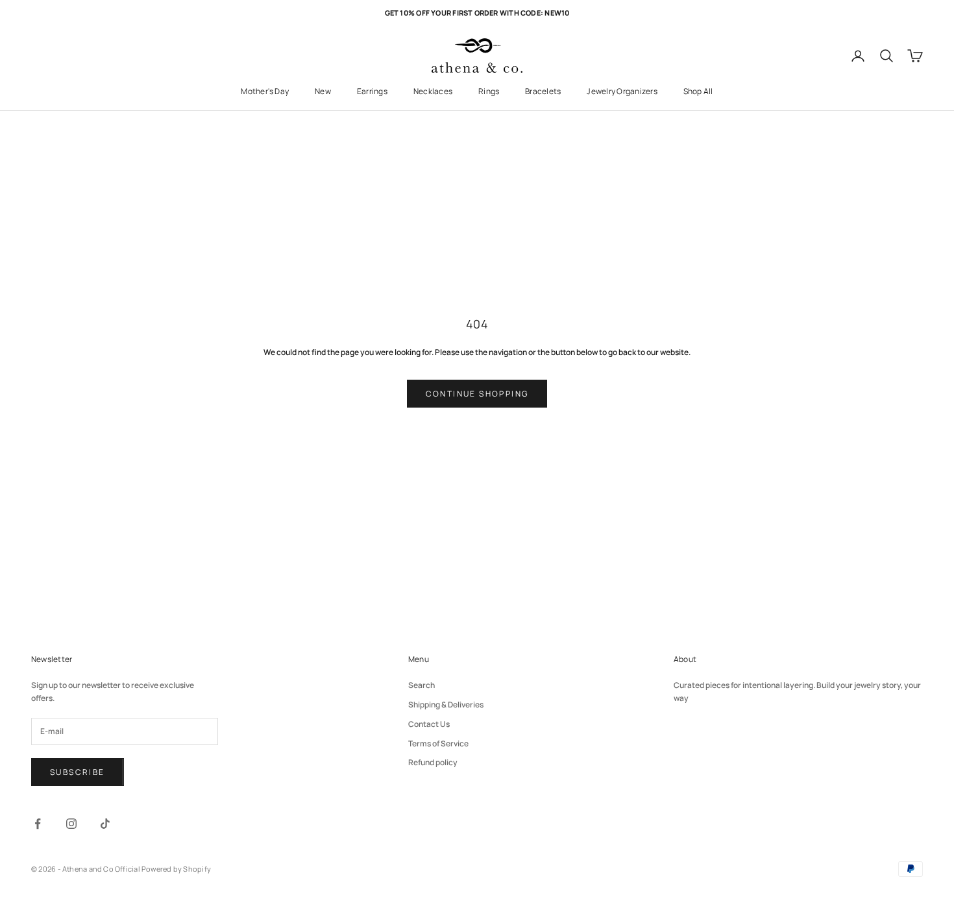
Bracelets (543, 91)
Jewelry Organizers (622, 91)
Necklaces (432, 91)
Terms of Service (438, 743)
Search (421, 685)
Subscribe (77, 772)
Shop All (698, 91)
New (323, 91)
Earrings (372, 91)
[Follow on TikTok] (105, 823)
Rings (488, 91)
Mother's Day (265, 91)
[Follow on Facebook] (37, 823)
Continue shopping (477, 393)
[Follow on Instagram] (71, 823)
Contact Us (429, 724)
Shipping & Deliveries (445, 704)
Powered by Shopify (176, 869)
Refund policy (433, 762)
